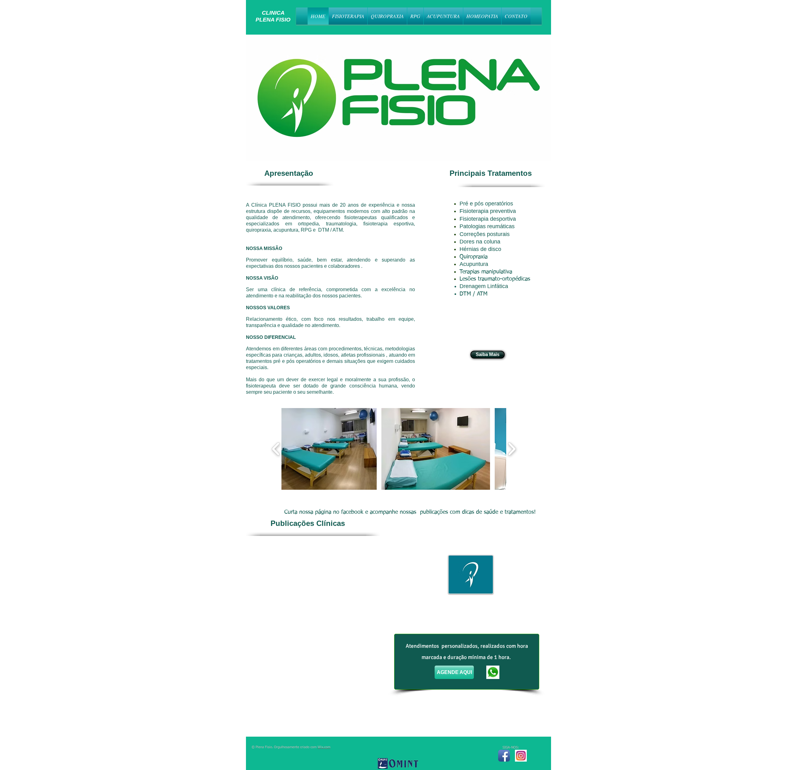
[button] (329, 449)
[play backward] (276, 448)
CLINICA (265, 13)
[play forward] (512, 448)
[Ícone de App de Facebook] (504, 756)
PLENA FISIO (268, 20)
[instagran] (521, 756)
